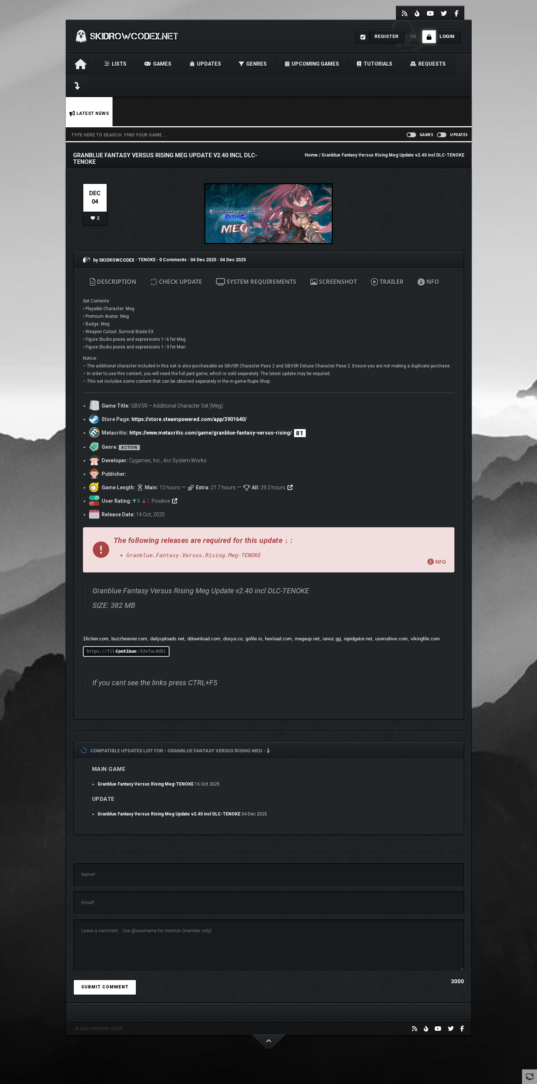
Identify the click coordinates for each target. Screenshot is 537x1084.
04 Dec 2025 (203, 260)
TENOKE (147, 260)
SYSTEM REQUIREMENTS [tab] (260, 282)
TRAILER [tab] (391, 282)
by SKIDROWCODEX (113, 260)
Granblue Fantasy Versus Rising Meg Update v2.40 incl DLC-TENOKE (169, 814)
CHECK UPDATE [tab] (179, 282)
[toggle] (529, 1076)
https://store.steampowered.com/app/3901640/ (189, 419)
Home (311, 155)
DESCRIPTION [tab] (115, 282)
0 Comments (173, 260)
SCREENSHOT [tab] (337, 282)
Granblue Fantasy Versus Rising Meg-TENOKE (146, 784)
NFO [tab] (432, 282)
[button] (268, 549)
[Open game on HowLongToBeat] (290, 487)
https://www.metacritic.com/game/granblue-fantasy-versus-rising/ (210, 433)
